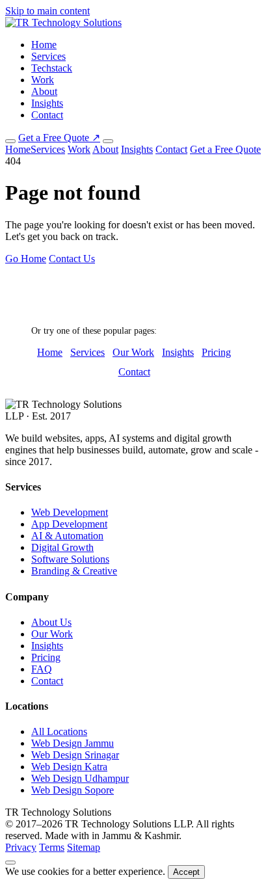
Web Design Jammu (72, 743)
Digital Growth (62, 547)
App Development (69, 523)
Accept (186, 872)
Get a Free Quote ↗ (59, 137)
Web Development (69, 512)
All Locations (59, 731)
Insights (47, 103)
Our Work (133, 352)
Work (42, 79)
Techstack (51, 68)
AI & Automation (67, 535)
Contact (47, 114)
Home (44, 44)
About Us (51, 622)
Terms (51, 847)
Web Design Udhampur (80, 778)
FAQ (41, 669)
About (44, 91)
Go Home (25, 258)
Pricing (216, 352)
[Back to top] (10, 862)
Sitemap (83, 847)
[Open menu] (108, 141)
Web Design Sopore (72, 790)
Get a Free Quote (225, 149)
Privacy (20, 847)
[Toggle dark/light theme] (10, 141)
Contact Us (72, 258)
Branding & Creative (74, 570)
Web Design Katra (69, 766)
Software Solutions (70, 559)
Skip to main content (47, 10)
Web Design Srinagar (75, 754)
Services (48, 56)
